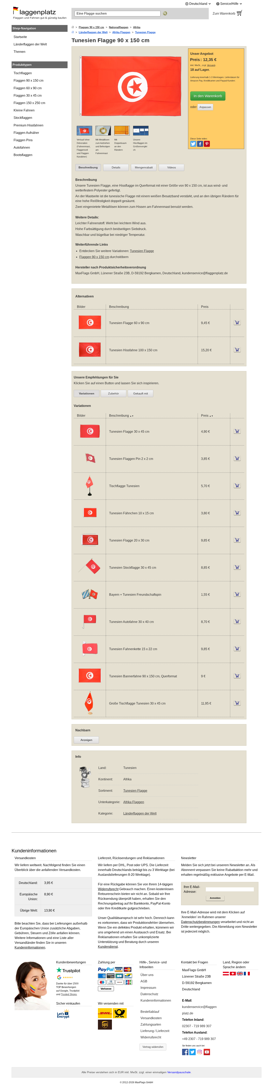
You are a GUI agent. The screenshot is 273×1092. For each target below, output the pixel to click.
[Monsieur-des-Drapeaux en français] (247, 974)
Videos (171, 167)
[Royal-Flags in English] (240, 974)
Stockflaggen (23, 117)
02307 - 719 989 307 (196, 1026)
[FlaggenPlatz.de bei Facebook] (185, 1054)
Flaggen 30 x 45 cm (28, 95)
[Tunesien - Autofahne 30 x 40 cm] (90, 633)
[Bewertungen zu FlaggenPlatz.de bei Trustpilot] (68, 972)
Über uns (146, 975)
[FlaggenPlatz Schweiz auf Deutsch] (233, 974)
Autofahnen (22, 147)
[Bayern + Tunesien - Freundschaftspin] (90, 606)
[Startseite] (73, 27)
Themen (19, 51)
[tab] (88, 167)
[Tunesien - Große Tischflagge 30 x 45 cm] (90, 714)
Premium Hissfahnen (28, 125)
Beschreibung (88, 167)
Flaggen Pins (23, 140)
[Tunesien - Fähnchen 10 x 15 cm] (90, 524)
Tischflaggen (23, 73)
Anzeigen (86, 740)
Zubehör (113, 393)
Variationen (86, 393)
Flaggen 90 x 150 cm (28, 80)
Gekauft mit (140, 393)
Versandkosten (151, 1018)
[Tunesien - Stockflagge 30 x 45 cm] (90, 578)
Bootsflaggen (23, 155)
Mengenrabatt (144, 167)
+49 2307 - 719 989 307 (199, 1039)
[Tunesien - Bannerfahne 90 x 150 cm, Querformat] (90, 687)
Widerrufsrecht (150, 1037)
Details (116, 167)
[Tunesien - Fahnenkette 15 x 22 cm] (90, 660)
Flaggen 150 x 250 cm (29, 103)
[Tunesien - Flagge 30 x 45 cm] (90, 442)
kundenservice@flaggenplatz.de (205, 273)
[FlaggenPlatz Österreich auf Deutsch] (226, 974)
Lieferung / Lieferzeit (154, 1031)
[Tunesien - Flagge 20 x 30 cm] (90, 551)
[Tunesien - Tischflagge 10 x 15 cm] (90, 497)
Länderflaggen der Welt (30, 44)
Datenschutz (149, 994)
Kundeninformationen (155, 1000)
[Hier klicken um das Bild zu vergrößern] (131, 123)
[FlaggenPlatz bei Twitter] (192, 1054)
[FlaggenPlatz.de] (40, 13)
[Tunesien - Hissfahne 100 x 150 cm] (90, 361)
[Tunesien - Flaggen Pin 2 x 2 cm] (90, 470)
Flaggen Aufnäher (26, 132)
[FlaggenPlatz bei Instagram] (199, 1054)
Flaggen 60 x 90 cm (28, 88)
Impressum (148, 987)
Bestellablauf (149, 1011)
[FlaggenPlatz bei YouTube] (207, 1054)
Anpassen (205, 107)
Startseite (20, 37)
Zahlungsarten (150, 1024)
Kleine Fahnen (24, 110)
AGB (143, 981)
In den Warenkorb (208, 96)
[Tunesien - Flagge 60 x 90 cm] (90, 334)
